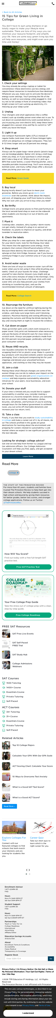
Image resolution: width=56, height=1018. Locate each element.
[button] (26, 874)
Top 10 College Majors (23, 745)
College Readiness (12, 926)
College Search (24, 296)
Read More (9, 806)
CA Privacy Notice (25, 969)
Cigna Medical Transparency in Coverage (15, 950)
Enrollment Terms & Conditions (17, 945)
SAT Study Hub (19, 655)
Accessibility (10, 947)
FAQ (6, 891)
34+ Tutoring (13, 712)
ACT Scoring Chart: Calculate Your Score (32, 766)
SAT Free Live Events (23, 634)
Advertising (9, 930)
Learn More (28, 456)
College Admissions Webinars (22, 665)
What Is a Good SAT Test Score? (28, 787)
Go (51, 959)
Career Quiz (36, 837)
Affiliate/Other (10, 932)
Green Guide (23, 178)
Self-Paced (12, 701)
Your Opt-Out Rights (35, 972)
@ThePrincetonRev (12, 503)
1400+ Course (13, 687)
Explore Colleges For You (14, 839)
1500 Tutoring (13, 683)
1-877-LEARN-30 (11, 889)
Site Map (11, 974)
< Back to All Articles (12, 12)
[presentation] (26, 870)
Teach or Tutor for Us (13, 924)
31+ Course (12, 716)
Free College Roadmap (28, 615)
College (13, 473)
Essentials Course (15, 692)
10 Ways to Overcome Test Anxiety (29, 776)
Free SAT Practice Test (28, 567)
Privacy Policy (28, 1005)
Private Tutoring (14, 697)
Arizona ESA (10, 939)
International (10, 928)
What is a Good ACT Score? (26, 797)
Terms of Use (44, 1005)
